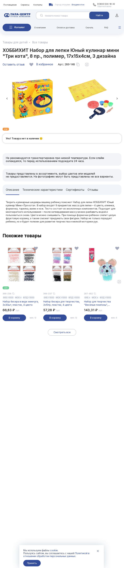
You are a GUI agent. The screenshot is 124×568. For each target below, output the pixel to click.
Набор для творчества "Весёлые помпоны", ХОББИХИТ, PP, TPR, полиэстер (102, 303)
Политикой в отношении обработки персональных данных (56, 555)
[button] (7, 98)
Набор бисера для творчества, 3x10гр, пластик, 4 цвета (61, 303)
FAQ (106, 27)
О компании (40, 27)
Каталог (19, 27)
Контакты (37, 5)
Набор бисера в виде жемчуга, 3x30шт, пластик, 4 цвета (21, 303)
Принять (32, 563)
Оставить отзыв (14, 64)
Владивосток (78, 4)
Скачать (89, 27)
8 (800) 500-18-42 (106, 4)
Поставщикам (10, 5)
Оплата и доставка (66, 27)
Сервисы (25, 5)
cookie (54, 550)
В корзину (14, 317)
